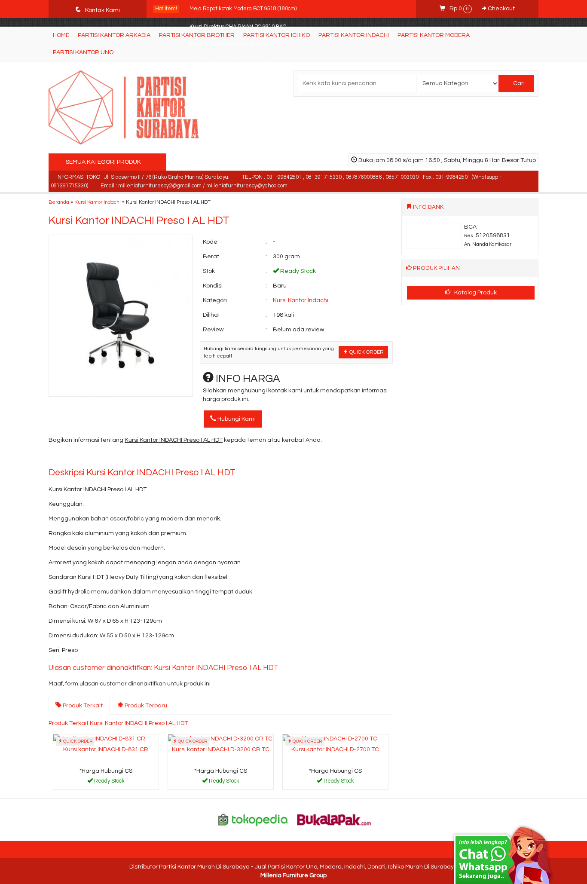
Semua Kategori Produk (104, 162)
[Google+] (86, 458)
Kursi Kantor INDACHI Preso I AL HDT (139, 220)
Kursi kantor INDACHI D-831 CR (105, 749)
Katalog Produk (475, 293)
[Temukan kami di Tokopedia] (253, 820)
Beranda (59, 202)
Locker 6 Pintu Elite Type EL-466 (229, 63)
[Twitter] (71, 458)
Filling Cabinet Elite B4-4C (222, 117)
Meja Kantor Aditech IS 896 (222, 99)
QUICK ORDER (366, 352)
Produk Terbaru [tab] (145, 706)
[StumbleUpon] (164, 458)
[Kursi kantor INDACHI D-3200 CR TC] (220, 739)
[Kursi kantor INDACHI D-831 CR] (99, 739)
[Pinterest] (148, 458)
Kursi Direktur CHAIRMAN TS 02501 (233, 45)
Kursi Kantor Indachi (97, 202)
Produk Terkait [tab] (82, 706)
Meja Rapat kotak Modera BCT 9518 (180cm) (243, 9)
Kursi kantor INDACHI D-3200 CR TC (220, 749)
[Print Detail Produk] (179, 458)
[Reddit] (117, 458)
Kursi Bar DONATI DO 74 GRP (225, 81)
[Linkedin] (133, 458)
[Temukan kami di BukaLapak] (334, 820)
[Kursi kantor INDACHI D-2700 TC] (330, 739)
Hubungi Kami (236, 419)
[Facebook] (56, 458)
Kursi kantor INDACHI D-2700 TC (335, 749)
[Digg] (102, 458)
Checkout (500, 9)
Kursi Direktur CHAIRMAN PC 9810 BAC (238, 27)
